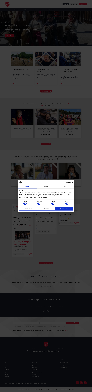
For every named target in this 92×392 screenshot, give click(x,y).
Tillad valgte (46, 208)
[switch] (39, 203)
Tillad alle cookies (64, 208)
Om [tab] (65, 186)
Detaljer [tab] (46, 186)
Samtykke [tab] (27, 186)
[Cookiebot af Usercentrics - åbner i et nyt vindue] (67, 182)
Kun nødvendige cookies (28, 208)
